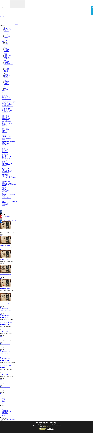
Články (3, 414)
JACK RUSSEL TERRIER (6, 156)
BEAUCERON (4, 117)
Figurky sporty (6, 68)
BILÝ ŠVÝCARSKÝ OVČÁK (7, 123)
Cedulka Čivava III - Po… (4, 353)
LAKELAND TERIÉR (6, 164)
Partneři (3, 415)
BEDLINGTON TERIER (6, 118)
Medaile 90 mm (6, 47)
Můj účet (16, 24)
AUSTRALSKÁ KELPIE (6, 108)
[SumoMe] (1, 221)
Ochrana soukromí (5, 410)
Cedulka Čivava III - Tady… (5, 367)
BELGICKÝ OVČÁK (5, 119)
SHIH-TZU (4, 189)
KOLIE (3, 162)
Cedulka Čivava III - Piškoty (5, 360)
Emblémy (5, 48)
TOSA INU (4, 200)
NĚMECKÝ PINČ (5, 174)
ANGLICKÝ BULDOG (6, 103)
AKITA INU (4, 98)
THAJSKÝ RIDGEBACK (6, 198)
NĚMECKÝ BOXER (5, 172)
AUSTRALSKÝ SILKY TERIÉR (7, 110)
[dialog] (46, 427)
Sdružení (3, 210)
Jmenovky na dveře (7, 85)
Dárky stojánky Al (7, 63)
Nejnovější (7, 220)
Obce (2, 209)
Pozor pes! (4, 94)
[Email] (1, 219)
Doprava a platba (5, 413)
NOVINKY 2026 (7, 28)
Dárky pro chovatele (7, 55)
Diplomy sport (6, 80)
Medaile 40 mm (6, 44)
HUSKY (3, 151)
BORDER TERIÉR (5, 128)
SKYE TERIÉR (4, 191)
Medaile (3, 41)
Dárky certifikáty (6, 56)
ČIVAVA (3, 139)
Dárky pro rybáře (7, 59)
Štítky (7, 40)
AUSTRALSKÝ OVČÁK (6, 109)
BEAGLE (3, 122)
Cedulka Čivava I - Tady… (4, 230)
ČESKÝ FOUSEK (5, 137)
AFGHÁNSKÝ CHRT (6, 96)
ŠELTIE (3, 195)
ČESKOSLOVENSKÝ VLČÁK (7, 136)
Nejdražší (14, 220)
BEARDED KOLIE (5, 116)
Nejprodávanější (2, 220)
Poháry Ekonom (6, 30)
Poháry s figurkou (7, 33)
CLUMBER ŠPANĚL (5, 134)
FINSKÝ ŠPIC (4, 145)
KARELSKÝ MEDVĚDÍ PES (7, 158)
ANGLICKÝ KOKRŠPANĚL (7, 104)
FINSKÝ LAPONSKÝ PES (6, 144)
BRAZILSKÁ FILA (5, 129)
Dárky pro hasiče (6, 57)
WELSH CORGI (5, 204)
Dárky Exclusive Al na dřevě (8, 53)
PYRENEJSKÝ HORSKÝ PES (7, 183)
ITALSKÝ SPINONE (5, 155)
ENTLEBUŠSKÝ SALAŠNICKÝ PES (8, 141)
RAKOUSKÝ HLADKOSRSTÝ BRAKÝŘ (9, 184)
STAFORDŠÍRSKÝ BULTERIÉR (7, 192)
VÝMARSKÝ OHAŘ (5, 203)
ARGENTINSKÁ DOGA (6, 107)
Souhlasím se (8, 419)
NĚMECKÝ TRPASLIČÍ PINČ (7, 176)
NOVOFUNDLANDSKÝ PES (7, 178)
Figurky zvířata (6, 69)
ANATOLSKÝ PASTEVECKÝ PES (8, 102)
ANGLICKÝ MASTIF (6, 105)
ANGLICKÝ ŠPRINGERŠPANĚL (7, 106)
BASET (3, 114)
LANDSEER (4, 165)
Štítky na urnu (6, 86)
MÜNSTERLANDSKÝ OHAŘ (7, 171)
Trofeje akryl (6, 70)
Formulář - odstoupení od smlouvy (7, 411)
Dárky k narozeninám (7, 54)
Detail (1, 235)
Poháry (3, 26)
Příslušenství (6, 37)
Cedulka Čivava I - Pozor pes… (5, 288)
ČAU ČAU (4, 135)
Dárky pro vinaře (6, 60)
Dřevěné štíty (6, 82)
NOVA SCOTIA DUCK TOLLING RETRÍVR (9, 177)
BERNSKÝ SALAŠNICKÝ (6, 121)
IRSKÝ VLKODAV (5, 154)
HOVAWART (4, 150)
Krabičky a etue (6, 51)
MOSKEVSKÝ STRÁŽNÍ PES (7, 170)
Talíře (5, 88)
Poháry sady (6, 34)
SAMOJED (4, 187)
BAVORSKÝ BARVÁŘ (6, 115)
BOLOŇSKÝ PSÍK (5, 126)
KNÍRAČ (3, 161)
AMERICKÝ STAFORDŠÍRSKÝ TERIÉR (9, 101)
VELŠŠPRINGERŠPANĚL (6, 202)
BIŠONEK (4, 124)
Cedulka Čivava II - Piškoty (5, 317)
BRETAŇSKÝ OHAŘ (6, 130)
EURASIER (4, 142)
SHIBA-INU (4, 188)
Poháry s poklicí (6, 35)
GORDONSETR (5, 147)
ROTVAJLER (4, 186)
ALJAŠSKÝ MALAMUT (6, 99)
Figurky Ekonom (6, 66)
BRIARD (3, 131)
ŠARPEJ (3, 193)
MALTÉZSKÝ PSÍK (5, 168)
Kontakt (3, 408)
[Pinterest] (1, 216)
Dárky (3, 400)
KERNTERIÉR (4, 160)
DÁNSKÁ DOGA (5, 140)
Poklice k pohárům (7, 36)
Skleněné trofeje (6, 84)
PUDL (3, 182)
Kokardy (5, 83)
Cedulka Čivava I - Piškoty (4, 259)
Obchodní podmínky (5, 409)
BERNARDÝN (4, 120)
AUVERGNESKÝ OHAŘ (6, 111)
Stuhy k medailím (7, 50)
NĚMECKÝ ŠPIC (5, 175)
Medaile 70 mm (6, 46)
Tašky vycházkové (7, 75)
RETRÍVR (4, 185)
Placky (5, 79)
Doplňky (3, 90)
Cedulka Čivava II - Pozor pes (5, 331)
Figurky (3, 401)
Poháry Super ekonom (7, 29)
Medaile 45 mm (6, 45)
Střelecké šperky (6, 61)
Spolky (3, 211)
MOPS (3, 169)
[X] (1, 214)
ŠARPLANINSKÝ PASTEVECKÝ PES (8, 194)
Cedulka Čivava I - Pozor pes (5, 245)
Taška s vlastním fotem (7, 76)
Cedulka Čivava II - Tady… (5, 324)
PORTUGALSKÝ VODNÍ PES (7, 180)
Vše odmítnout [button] (50, 428)
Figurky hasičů (6, 67)
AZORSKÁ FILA (5, 112)
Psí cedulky (4, 72)
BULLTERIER (4, 132)
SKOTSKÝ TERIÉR (5, 190)
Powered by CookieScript (46, 432)
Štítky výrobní (6, 87)
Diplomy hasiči (6, 81)
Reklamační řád (4, 412)
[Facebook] (1, 211)
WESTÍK (3, 205)
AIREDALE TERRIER (6, 97)
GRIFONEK (4, 148)
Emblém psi (6, 77)
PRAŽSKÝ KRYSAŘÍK (6, 181)
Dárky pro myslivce (7, 58)
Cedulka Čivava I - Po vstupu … (5, 274)
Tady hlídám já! (4, 95)
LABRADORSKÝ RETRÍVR (7, 163)
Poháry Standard (6, 31)
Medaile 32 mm (6, 43)
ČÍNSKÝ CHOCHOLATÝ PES (7, 138)
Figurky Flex (6, 71)
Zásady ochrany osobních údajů (48, 426)
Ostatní (3, 78)
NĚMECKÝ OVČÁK (5, 173)
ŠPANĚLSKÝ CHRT (5, 197)
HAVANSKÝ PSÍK (5, 149)
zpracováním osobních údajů (10, 419)
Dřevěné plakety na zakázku (8, 64)
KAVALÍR (4, 159)
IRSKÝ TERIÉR (5, 153)
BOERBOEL (4, 125)
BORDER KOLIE (5, 127)
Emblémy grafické (9, 39)
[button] (46, 430)
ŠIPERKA (4, 196)
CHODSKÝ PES (5, 152)
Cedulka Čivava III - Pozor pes (5, 374)
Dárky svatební (6, 62)
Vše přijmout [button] (42, 428)
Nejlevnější (10, 220)
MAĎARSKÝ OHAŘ (5, 167)
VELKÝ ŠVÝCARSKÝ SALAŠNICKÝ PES (9, 201)
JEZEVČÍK (4, 157)
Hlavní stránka (2, 216)
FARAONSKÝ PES (5, 143)
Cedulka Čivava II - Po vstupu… (5, 310)
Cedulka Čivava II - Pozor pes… (5, 338)
